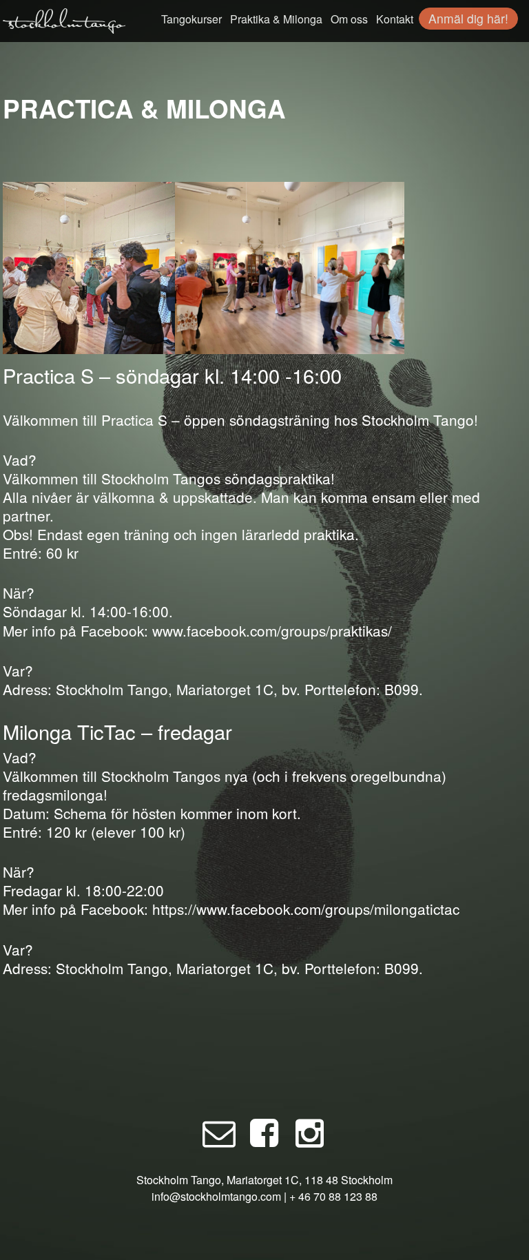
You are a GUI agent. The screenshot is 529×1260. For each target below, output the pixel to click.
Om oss (349, 19)
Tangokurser (191, 19)
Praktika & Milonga (276, 19)
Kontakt (394, 19)
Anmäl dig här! (468, 18)
